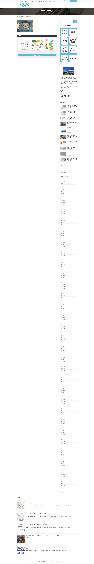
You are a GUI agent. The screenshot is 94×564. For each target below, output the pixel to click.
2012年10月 (63, 421)
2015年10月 (63, 344)
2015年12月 (63, 339)
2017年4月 (63, 304)
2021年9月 (63, 244)
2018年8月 (63, 288)
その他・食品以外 (64, 170)
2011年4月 (63, 461)
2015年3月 (63, 359)
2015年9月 (63, 346)
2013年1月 (63, 414)
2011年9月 (63, 450)
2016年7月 (63, 324)
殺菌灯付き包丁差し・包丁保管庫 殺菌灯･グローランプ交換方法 (72, 159)
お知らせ (62, 167)
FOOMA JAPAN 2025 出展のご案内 (33, 547)
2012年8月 (63, 425)
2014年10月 (63, 368)
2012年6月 (63, 430)
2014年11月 (63, 366)
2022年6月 (63, 229)
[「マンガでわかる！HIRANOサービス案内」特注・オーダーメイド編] (21, 505)
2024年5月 (63, 200)
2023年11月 (63, 204)
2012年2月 (63, 439)
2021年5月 (63, 253)
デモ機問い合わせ (37, 55)
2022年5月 (63, 231)
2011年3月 (63, 463)
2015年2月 (63, 361)
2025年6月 (63, 193)
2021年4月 (63, 255)
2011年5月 (63, 459)
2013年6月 (63, 403)
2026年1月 (63, 191)
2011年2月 (63, 465)
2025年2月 (63, 198)
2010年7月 (63, 481)
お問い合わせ (74, 0)
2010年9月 (63, 476)
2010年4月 (63, 487)
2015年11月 (63, 341)
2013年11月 (63, 392)
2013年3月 (63, 410)
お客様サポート (35, 558)
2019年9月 (63, 277)
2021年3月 (63, 257)
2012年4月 (63, 434)
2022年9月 (63, 224)
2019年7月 (63, 282)
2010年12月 (63, 470)
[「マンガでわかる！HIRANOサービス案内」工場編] (21, 517)
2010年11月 (63, 472)
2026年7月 (63, 189)
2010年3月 (63, 490)
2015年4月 (63, 357)
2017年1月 (63, 310)
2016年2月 (63, 335)
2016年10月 (63, 317)
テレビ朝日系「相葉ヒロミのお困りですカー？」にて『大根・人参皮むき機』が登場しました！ (44, 535)
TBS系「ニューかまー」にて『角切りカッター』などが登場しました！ (72, 136)
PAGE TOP (91, 546)
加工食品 (62, 174)
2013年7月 (63, 401)
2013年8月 (63, 399)
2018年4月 (63, 293)
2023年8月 (63, 211)
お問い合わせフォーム (43, 558)
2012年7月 (63, 428)
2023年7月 (63, 213)
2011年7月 (63, 454)
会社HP (25, 558)
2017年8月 (63, 295)
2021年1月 (63, 262)
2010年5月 (63, 485)
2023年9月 (63, 209)
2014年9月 (63, 370)
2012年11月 (63, 419)
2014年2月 (63, 386)
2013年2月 (63, 412)
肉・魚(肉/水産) (63, 181)
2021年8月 (63, 246)
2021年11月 (63, 240)
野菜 (62, 183)
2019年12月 (63, 275)
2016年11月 (63, 315)
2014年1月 (63, 388)
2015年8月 (63, 348)
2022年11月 (63, 222)
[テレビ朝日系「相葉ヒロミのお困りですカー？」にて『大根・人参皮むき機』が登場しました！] (21, 539)
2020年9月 (63, 271)
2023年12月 (63, 202)
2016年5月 (63, 328)
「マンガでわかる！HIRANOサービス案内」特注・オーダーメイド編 (72, 106)
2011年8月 (63, 452)
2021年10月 (63, 242)
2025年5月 (63, 195)
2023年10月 (63, 206)
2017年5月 (63, 302)
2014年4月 (63, 381)
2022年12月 (63, 220)
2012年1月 (63, 441)
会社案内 (29, 558)
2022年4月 (63, 233)
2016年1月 (63, 337)
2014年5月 (63, 379)
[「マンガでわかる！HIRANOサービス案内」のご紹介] (21, 528)
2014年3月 (63, 383)
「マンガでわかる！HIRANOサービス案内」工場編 (36, 513)
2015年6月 (63, 352)
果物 (62, 178)
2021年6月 (63, 251)
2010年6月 (63, 483)
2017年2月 (63, 308)
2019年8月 (63, 279)
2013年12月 (63, 390)
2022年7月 (63, 226)
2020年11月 (63, 266)
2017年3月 (63, 306)
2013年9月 (63, 397)
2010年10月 (63, 474)
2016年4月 (63, 330)
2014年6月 (63, 377)
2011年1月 (63, 467)
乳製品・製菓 (63, 172)
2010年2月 (63, 492)
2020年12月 (63, 264)
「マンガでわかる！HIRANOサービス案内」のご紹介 (36, 524)
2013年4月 (63, 408)
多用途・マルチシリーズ (65, 176)
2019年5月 (63, 286)
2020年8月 (63, 273)
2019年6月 (63, 284)
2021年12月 (63, 237)
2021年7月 (63, 248)
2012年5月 (63, 432)
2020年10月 (63, 268)
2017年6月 (63, 299)
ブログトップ (20, 558)
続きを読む (70, 505)
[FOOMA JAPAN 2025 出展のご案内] (21, 550)
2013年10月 (63, 394)
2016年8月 (63, 321)
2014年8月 (63, 372)
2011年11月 (63, 445)
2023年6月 (63, 215)
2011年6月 (63, 456)
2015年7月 (63, 350)
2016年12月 (63, 313)
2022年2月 (63, 235)
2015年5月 (63, 355)
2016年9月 (63, 319)
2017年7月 (63, 297)
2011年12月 (63, 443)
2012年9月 (63, 423)
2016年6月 (63, 326)
